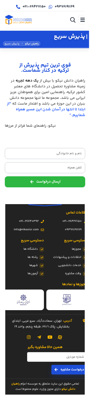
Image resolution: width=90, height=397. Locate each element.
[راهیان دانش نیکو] (18, 19)
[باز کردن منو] (82, 19)
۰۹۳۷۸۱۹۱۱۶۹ (73, 229)
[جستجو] (72, 19)
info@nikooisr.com (26, 229)
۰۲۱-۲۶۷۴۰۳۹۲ (29, 221)
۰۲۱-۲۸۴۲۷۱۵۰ (72, 221)
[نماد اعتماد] (66, 300)
